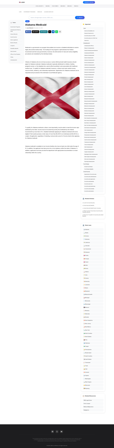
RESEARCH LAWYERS (89, 2)
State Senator (13, 51)
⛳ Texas (86, 365)
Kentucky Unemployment (89, 91)
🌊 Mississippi (87, 304)
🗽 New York (87, 330)
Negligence (86, 410)
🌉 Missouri (86, 307)
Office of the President (15, 54)
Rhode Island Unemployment (90, 137)
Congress (12, 45)
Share (29, 31)
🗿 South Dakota (87, 359)
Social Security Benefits (89, 181)
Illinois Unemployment (88, 81)
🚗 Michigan (86, 297)
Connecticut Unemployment (89, 67)
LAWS (20, 11)
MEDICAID (39, 11)
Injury (27, 21)
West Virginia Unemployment (90, 156)
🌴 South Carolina (88, 356)
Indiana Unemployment (88, 84)
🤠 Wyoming (86, 388)
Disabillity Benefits (14, 48)
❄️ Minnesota (87, 300)
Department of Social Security (90, 174)
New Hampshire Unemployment (90, 118)
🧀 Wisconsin (87, 385)
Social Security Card (88, 183)
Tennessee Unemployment (89, 142)
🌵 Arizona (86, 236)
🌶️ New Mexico (87, 326)
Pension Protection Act (89, 33)
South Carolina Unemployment (90, 139)
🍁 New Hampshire (88, 320)
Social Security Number (89, 191)
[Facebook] (52, 431)
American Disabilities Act (89, 30)
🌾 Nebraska (87, 313)
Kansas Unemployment (88, 89)
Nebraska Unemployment (89, 113)
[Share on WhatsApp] (56, 31)
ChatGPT (36, 31)
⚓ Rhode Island (87, 352)
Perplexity (44, 31)
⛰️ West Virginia (87, 382)
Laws (85, 28)
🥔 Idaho (86, 265)
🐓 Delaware (87, 252)
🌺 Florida (86, 255)
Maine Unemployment (88, 96)
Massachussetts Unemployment (90, 101)
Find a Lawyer (87, 403)
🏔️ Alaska (86, 232)
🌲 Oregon (86, 346)
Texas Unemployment (88, 144)
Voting (11, 57)
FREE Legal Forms (88, 400)
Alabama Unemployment (89, 55)
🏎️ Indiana (86, 271)
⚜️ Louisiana (87, 284)
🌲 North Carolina (88, 333)
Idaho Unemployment (88, 79)
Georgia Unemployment (89, 74)
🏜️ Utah (85, 369)
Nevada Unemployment (89, 115)
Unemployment (13, 60)
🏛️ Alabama (86, 229)
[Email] (60, 31)
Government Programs (15, 26)
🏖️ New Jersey (87, 323)
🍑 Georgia (86, 258)
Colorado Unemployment (89, 69)
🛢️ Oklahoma (87, 343)
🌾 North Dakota (87, 336)
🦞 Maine (86, 287)
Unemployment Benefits (89, 52)
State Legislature (14, 39)
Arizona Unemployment (89, 62)
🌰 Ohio (85, 339)
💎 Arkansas (86, 239)
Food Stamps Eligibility (88, 169)
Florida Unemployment (88, 77)
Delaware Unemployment (89, 72)
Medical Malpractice (88, 406)
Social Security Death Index (89, 186)
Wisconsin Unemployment (89, 159)
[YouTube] (61, 431)
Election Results (13, 42)
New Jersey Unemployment (89, 120)
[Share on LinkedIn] (53, 31)
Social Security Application (89, 179)
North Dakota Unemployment (90, 127)
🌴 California (87, 242)
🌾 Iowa (85, 274)
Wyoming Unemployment (89, 161)
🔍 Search (79, 17)
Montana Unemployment (89, 110)
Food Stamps (86, 164)
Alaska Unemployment (88, 57)
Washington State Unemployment (91, 154)
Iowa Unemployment (88, 86)
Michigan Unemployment (89, 103)
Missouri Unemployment (89, 108)
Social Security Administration (90, 176)
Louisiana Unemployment (89, 93)
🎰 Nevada (86, 317)
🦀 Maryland (87, 291)
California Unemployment (89, 64)
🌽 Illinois (86, 268)
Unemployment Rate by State (15, 30)
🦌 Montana (86, 310)
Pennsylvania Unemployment (90, 134)
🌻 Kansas (86, 278)
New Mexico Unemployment (90, 122)
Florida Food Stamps (88, 166)
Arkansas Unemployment (89, 60)
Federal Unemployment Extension (91, 50)
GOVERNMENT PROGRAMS (29, 11)
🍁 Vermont (86, 372)
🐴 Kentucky (86, 281)
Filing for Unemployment (89, 48)
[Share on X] (49, 31)
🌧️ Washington (87, 378)
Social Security (13, 37)
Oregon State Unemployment (90, 132)
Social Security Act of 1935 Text (90, 38)
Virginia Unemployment (89, 151)
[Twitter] (57, 431)
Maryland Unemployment (89, 98)
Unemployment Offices (89, 45)
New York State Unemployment (90, 125)
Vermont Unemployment (89, 149)
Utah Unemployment (88, 147)
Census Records (13, 34)
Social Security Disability (89, 188)
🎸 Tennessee (87, 362)
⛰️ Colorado (86, 245)
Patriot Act (86, 40)
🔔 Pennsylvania (87, 349)
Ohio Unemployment (88, 130)
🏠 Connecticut (87, 248)
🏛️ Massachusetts (88, 294)
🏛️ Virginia (86, 375)
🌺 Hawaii (86, 262)
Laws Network (30, 28)
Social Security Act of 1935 (89, 35)
